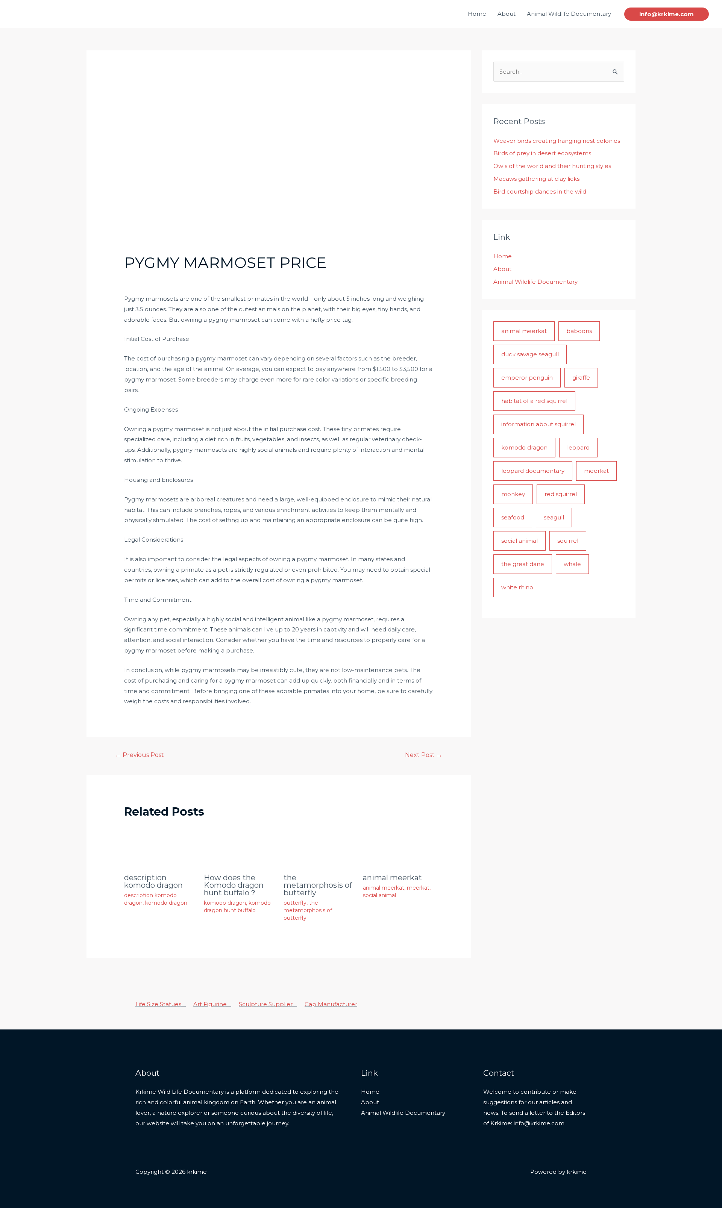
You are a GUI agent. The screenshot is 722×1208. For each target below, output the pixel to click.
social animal (379, 895)
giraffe (581, 377)
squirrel (567, 540)
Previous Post (139, 754)
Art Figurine (212, 1004)
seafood (512, 517)
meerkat (418, 887)
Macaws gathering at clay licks (536, 178)
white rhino (517, 587)
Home (477, 13)
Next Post (423, 754)
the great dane (522, 564)
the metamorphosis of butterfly (318, 885)
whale (572, 564)
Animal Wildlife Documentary (569, 13)
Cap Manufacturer (331, 1004)
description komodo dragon (153, 881)
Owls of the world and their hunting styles (552, 166)
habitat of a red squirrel (534, 400)
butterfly (295, 902)
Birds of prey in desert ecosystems (542, 153)
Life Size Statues (160, 1004)
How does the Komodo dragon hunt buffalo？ (234, 885)
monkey (513, 494)
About (507, 13)
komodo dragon (166, 902)
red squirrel (561, 494)
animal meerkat (392, 877)
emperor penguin (527, 377)
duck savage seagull (530, 354)
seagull (554, 517)
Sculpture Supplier (268, 1004)
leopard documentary (532, 470)
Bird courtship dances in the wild (539, 191)
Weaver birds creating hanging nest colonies (556, 140)
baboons (579, 331)
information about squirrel (538, 424)
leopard (578, 447)
